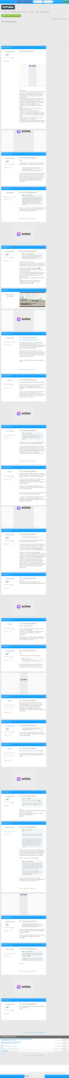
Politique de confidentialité (54, 1073)
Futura (30, 1073)
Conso (38, 1073)
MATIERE (31, 12)
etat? (2, 1045)
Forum (6, 12)
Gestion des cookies (44, 1073)
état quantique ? (4, 1050)
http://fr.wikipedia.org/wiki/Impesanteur (29, 340)
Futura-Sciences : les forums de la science (18, 12)
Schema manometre (40, 1032)
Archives (34, 1073)
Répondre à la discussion (11, 15)
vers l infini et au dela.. (29, 1032)
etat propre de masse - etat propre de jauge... (11, 1042)
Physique (37, 12)
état (2, 1048)
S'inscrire (18, 1)
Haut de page (63, 1073)
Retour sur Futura (27, 1)
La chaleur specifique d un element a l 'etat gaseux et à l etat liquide (16, 1039)
